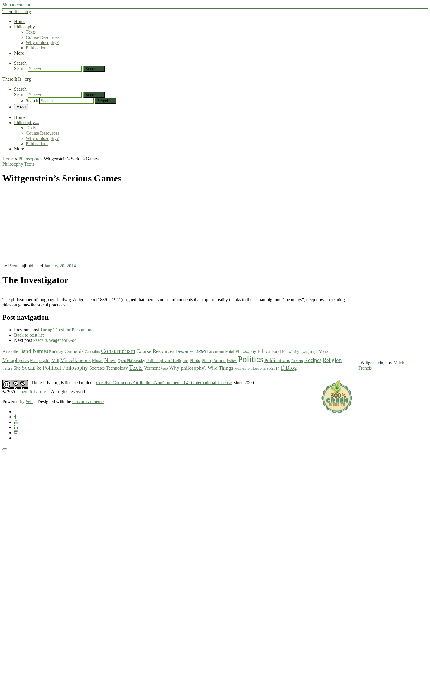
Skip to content (16, 4)
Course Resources (155, 351)
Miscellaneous (75, 360)
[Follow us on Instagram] (16, 432)
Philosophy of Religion (167, 360)
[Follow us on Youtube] (16, 422)
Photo (195, 360)
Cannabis (74, 351)
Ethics (263, 351)
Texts (136, 367)
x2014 (274, 368)
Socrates (97, 367)
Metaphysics (15, 360)
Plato (206, 360)
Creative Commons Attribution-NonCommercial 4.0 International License (164, 382)
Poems (219, 360)
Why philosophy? (188, 368)
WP (29, 401)
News (110, 360)
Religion (332, 360)
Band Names (33, 351)
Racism (297, 360)
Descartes (184, 351)
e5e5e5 (200, 351)
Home (8, 158)
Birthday (56, 351)
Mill (55, 360)
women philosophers (251, 368)
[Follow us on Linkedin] (16, 427)
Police (232, 360)
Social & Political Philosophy (55, 368)
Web (164, 368)
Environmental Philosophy (231, 351)
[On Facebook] (15, 416)
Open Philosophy (131, 360)
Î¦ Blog (289, 367)
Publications (277, 360)
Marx (323, 351)
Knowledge (291, 351)
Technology (117, 368)
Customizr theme (88, 401)
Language (309, 351)
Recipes (312, 360)
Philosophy (28, 158)
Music (97, 360)
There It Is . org (32, 391)
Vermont (152, 368)
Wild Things (220, 368)
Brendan (16, 265)
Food (276, 351)
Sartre (7, 368)
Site (16, 368)
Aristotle (10, 351)
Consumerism (118, 351)
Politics (250, 359)
